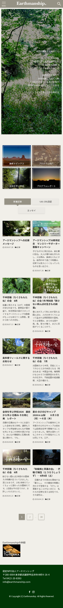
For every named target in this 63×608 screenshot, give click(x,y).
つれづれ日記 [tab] (45, 201)
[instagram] (33, 591)
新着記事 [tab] (17, 201)
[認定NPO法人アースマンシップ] (31, 4)
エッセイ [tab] (31, 210)
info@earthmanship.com (16, 581)
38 (41, 517)
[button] (59, 4)
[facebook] (29, 591)
